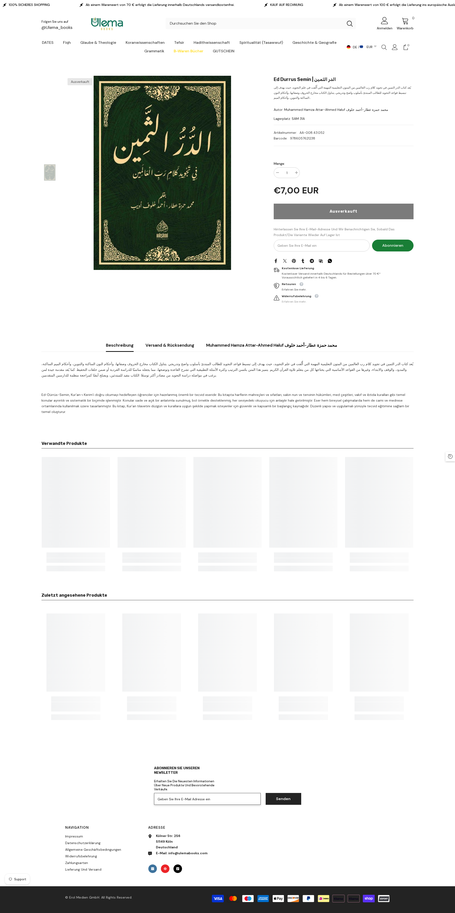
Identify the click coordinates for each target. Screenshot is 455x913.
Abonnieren (392, 245)
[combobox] (255, 23)
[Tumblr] (303, 260)
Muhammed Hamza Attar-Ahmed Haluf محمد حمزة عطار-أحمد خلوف (271, 345)
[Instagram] (152, 868)
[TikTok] (177, 868)
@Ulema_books (57, 27)
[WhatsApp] (330, 260)
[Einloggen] (394, 47)
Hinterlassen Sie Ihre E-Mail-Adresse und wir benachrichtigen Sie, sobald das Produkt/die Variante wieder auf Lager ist (334, 232)
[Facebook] (276, 260)
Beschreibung (120, 345)
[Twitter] (285, 260)
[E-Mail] (321, 260)
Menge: (279, 163)
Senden (283, 798)
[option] (162, 173)
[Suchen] (261, 23)
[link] (75, 560)
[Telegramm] (312, 260)
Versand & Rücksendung (170, 345)
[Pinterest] (294, 260)
